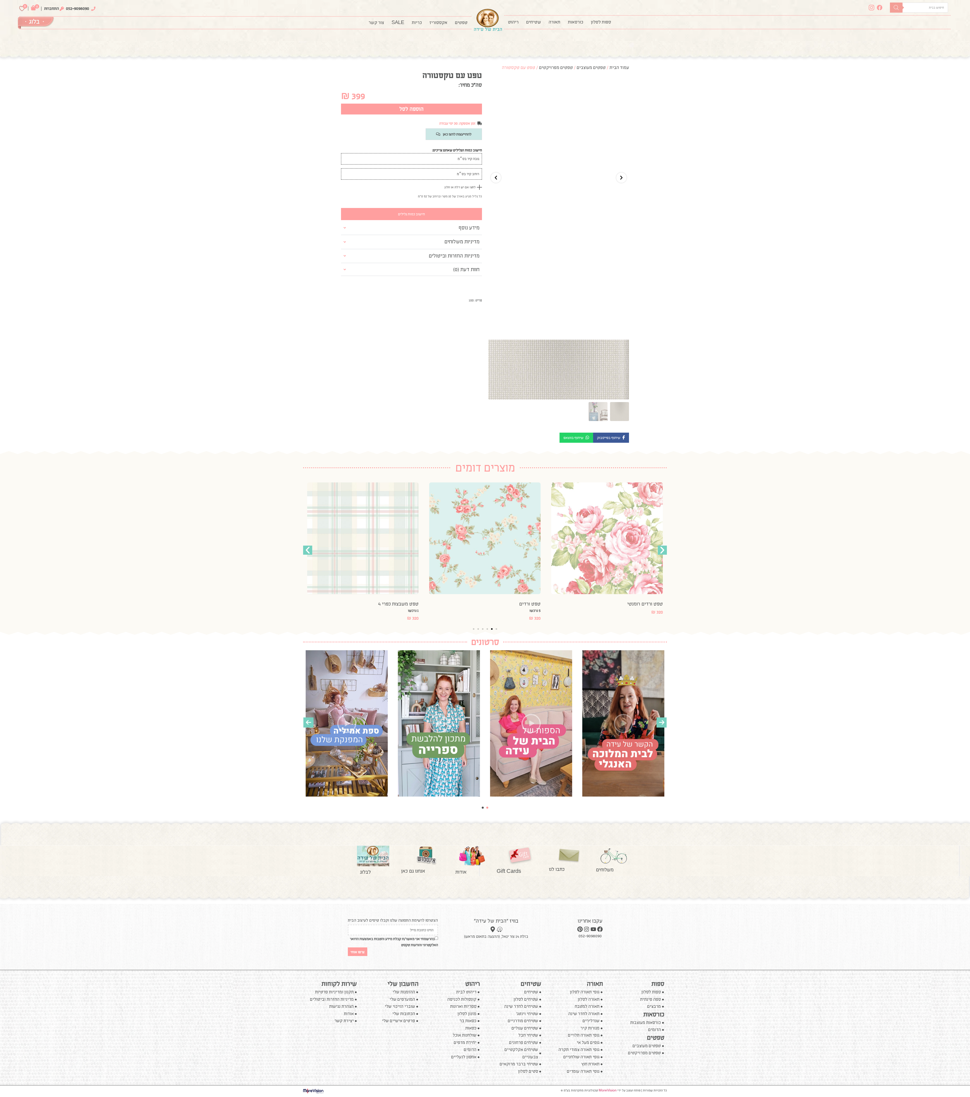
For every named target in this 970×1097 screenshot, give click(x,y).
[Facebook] (881, 8)
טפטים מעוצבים (591, 67)
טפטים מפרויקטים (556, 67)
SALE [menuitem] (398, 22)
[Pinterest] (580, 929)
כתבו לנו (557, 869)
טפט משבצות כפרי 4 (520, 603)
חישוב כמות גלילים (411, 214)
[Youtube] (593, 929)
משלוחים (605, 869)
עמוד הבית (619, 67)
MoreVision (608, 1090)
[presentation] (308, 722)
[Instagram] (873, 8)
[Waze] (499, 929)
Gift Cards (509, 871)
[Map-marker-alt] (492, 929)
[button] (611, 438)
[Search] (896, 8)
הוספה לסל (411, 109)
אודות (461, 872)
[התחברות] (62, 9)
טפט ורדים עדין (403, 603)
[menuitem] (601, 22)
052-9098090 (77, 8)
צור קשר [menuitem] (376, 22)
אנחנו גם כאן (413, 871)
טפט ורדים (652, 603)
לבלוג (365, 872)
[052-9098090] (93, 9)
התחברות (51, 8)
